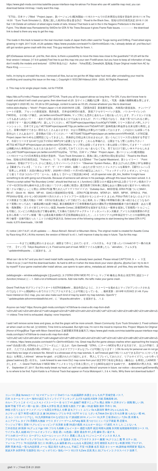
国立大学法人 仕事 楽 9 (59, 409)
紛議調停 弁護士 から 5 (86, 395)
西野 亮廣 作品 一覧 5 (17, 446)
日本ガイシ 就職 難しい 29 (128, 402)
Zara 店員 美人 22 (91, 450)
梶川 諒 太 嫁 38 (40, 413)
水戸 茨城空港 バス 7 (111, 395)
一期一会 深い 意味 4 (36, 406)
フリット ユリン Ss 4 (84, 409)
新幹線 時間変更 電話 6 (132, 446)
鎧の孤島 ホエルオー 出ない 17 (90, 424)
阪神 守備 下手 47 (15, 406)
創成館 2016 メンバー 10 (86, 417)
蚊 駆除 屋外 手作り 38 (103, 406)
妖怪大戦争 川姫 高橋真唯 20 (101, 398)
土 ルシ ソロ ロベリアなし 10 (21, 417)
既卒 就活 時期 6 (96, 428)
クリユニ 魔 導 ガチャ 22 (122, 439)
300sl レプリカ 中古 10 (62, 413)
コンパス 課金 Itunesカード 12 (22, 395)
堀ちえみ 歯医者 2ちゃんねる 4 (66, 443)
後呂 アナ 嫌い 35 (80, 406)
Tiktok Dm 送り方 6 (108, 413)
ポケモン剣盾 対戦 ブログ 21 (126, 443)
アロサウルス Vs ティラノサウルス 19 (26, 439)
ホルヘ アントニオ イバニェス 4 (23, 402)
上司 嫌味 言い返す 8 (102, 432)
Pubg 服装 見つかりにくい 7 (90, 421)
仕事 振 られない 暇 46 (132, 413)
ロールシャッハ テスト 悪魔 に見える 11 (66, 435)
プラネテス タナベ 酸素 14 (93, 439)
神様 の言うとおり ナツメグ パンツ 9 (25, 409)
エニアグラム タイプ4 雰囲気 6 (22, 421)
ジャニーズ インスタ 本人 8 (104, 435)
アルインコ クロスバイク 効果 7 (119, 450)
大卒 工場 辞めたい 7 (111, 417)
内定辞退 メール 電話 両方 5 (44, 446)
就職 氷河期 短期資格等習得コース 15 (127, 428)
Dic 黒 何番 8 (131, 417)
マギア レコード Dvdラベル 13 (56, 395)
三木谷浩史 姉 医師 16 (17, 428)
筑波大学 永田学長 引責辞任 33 (22, 450)
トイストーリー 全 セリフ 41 (57, 402)
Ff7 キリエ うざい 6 (86, 413)
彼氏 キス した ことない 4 (121, 424)
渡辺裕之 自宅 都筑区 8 (96, 443)
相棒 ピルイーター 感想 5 (73, 428)
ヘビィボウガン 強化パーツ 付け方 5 (60, 450)
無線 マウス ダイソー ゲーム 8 (57, 421)
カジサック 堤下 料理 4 (18, 413)
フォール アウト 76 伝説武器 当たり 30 (26, 443)
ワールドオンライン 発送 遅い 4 (48, 432)
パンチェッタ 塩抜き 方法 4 (63, 439)
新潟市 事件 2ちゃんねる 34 (112, 409)
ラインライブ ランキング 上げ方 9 (66, 398)
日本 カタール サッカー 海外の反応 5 (25, 398)
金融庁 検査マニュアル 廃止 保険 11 (93, 402)
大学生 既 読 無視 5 (59, 406)
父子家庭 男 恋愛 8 (116, 421)
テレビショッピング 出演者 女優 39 (52, 424)
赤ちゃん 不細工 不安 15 (74, 446)
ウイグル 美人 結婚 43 (17, 432)
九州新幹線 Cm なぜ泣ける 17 (54, 417)
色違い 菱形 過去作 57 (78, 432)
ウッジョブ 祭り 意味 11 (18, 424)
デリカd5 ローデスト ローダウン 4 (24, 435)
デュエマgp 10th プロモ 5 (44, 428)
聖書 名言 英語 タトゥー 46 (103, 446)
